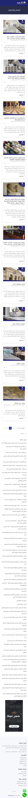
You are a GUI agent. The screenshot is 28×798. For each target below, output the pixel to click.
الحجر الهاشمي (22, 762)
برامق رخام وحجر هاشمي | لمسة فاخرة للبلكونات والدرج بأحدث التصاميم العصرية (15, 510)
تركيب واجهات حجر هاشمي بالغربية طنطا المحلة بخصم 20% (14, 563)
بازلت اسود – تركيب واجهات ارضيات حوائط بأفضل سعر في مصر (14, 473)
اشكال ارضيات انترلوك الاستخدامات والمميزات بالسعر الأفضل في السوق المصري (14, 695)
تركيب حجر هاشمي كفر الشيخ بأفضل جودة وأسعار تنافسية (15, 539)
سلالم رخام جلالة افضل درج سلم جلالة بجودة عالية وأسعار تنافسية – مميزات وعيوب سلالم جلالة (14, 201)
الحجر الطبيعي (15, 405)
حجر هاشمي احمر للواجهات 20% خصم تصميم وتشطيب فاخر (16, 448)
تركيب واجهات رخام (19, 284)
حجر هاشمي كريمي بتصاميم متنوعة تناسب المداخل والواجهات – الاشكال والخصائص (14, 661)
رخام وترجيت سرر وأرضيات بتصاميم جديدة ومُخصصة (14, 119)
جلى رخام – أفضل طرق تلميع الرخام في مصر (16, 469)
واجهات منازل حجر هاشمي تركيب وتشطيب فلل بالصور (14, 656)
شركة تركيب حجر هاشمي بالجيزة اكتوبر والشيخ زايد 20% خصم (14, 590)
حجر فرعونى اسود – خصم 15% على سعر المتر (16, 452)
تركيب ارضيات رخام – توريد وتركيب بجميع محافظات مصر (14, 443)
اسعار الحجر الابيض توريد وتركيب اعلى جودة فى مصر (14, 490)
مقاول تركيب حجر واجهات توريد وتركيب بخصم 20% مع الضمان (14, 679)
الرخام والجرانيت (14, 40)
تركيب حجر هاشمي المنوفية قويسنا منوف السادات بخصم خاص (15, 569)
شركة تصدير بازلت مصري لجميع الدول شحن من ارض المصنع (14, 618)
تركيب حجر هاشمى (22, 786)
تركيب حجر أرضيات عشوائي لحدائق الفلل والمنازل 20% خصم (14, 533)
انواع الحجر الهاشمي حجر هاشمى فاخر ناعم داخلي (15, 579)
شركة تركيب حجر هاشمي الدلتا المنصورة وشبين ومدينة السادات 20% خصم (15, 575)
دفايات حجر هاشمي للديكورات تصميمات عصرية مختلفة (14, 675)
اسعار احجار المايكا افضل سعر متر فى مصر (16, 641)
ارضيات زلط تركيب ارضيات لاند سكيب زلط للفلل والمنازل (14, 608)
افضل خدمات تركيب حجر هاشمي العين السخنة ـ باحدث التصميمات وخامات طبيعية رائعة (14, 551)
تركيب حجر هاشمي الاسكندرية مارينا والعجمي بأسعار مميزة (14, 557)
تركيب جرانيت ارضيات (21, 604)
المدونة (24, 776)
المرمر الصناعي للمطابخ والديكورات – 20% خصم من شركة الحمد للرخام (14, 528)
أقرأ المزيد (21, 53)
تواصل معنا (23, 772)
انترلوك (24, 765)
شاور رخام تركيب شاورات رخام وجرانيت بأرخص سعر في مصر (16, 37)
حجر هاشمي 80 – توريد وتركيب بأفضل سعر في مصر (14, 462)
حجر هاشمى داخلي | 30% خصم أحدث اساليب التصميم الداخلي (14, 516)
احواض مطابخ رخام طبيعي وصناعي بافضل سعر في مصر (14, 457)
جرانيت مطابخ (21, 363)
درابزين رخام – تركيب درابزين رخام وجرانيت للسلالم (15, 505)
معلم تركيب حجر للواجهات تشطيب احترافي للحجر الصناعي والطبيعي (15, 479)
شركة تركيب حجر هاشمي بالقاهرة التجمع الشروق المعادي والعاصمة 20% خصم (15, 596)
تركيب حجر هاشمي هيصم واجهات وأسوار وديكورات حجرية (14, 495)
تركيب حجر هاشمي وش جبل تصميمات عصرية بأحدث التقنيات (14, 651)
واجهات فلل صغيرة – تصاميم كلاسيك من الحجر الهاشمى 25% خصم (15, 522)
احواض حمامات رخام (19, 324)
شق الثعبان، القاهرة (21, 782)
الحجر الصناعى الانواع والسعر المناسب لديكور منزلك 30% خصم (14, 612)
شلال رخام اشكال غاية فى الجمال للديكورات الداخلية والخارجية (14, 624)
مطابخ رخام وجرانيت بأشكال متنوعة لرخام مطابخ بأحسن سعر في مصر (14, 243)
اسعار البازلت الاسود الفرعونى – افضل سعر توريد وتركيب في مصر (15, 485)
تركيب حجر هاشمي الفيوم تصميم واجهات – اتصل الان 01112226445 (14, 584)
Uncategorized (23, 758)
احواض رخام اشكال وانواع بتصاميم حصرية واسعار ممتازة (15, 630)
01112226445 (20, 784)
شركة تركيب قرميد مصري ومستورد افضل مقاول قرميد (14, 665)
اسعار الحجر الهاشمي (21, 601)
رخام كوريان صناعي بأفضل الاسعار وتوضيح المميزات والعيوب (14, 158)
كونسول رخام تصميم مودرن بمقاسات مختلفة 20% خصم (16, 77)
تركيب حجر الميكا (20, 403)
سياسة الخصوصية (22, 774)
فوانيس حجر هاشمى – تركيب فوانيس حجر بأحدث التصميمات (15, 501)
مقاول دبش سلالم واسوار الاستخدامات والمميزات (15, 684)
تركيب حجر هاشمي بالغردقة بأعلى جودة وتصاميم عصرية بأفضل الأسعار (15, 545)
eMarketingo (10, 795)
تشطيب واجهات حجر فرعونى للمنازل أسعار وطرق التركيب (15, 670)
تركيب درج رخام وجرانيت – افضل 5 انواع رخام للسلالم (14, 465)
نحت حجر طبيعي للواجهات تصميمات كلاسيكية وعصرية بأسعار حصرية (14, 689)
